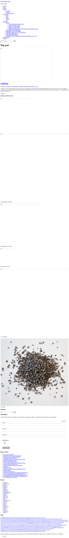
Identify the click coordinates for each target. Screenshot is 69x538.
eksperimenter (27, 86)
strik (4, 507)
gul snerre (52, 522)
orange (29, 526)
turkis (3, 531)
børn (4, 488)
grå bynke (35, 522)
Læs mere (3, 93)
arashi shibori (27, 517)
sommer (5, 506)
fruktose (45, 521)
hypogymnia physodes (15, 523)
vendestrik (28, 531)
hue (3, 523)
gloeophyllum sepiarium (22, 522)
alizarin (7, 517)
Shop (4, 7)
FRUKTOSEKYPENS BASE (9, 460)
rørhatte (59, 527)
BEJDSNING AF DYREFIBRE (13, 30)
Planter (7, 18)
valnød (15, 531)
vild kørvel (32, 531)
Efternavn (5, 434)
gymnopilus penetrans (56, 522)
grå (32, 522)
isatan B (49, 523)
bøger (4, 487)
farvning (32, 86)
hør (35, 86)
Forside (4, 6)
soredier (49, 528)
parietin (50, 526)
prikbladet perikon (15, 527)
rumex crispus (49, 527)
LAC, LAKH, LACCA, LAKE (10, 477)
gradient (27, 522)
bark (43, 517)
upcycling (9, 531)
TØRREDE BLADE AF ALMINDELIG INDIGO (14, 459)
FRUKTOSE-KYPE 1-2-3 (9, 471)
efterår (4, 490)
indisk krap (36, 523)
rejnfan (37, 527)
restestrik (40, 527)
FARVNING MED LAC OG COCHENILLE (16, 32)
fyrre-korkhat (54, 521)
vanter (25, 531)
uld (37, 86)
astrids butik (32, 517)
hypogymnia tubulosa (26, 523)
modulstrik (12, 526)
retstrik (42, 527)
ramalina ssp (27, 527)
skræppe (26, 528)
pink (4, 527)
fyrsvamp (57, 521)
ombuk (27, 526)
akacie (5, 517)
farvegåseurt (10, 521)
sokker (45, 528)
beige (3, 518)
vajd (13, 531)
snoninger (41, 528)
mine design (5, 500)
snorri (43, 528)
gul (44, 522)
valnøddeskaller (22, 531)
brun (48, 518)
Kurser (4, 8)
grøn (38, 522)
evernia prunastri (5, 521)
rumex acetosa (45, 527)
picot (59, 526)
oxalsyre (45, 526)
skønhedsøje (35, 528)
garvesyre (13, 522)
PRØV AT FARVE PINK (14, 27)
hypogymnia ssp (20, 523)
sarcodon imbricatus (7, 528)
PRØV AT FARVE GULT (14, 25)
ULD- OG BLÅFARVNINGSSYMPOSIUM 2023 (14, 469)
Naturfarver (5, 14)
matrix (62, 525)
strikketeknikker (19, 529)
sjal (24, 528)
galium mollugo (64, 521)
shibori (22, 528)
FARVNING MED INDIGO (12, 35)
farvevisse (16, 521)
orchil (32, 526)
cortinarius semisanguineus (40, 520)
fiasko (26, 521)
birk (17, 518)
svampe (31, 529)
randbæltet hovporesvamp (32, 527)
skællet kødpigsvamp (30, 528)
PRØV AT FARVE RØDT (14, 26)
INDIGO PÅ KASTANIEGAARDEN (11, 457)
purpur (19, 527)
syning (4, 508)
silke (4, 504)
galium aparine (60, 521)
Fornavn (5, 428)
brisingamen (45, 518)
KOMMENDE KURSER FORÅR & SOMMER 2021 (15, 476)
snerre (39, 528)
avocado (35, 517)
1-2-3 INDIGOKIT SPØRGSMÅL (16, 24)
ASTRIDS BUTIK (7, 467)
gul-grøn (46, 522)
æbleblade (43, 531)
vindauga (35, 531)
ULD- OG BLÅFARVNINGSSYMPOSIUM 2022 (14, 473)
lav (41, 525)
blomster (22, 518)
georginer (18, 522)
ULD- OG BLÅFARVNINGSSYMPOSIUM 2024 (14, 463)
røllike (57, 527)
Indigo (7, 15)
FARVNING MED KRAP (11, 33)
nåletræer (25, 526)
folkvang (31, 521)
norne (23, 526)
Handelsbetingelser (10, 13)
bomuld (4, 486)
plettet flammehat (10, 527)
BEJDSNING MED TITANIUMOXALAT (12, 455)
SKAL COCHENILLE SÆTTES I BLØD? (12, 465)
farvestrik (13, 521)
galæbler (8, 522)
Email (4, 422)
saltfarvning (3, 528)
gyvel (60, 522)
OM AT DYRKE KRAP (8, 454)
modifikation (9, 526)
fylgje (51, 521)
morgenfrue (15, 526)
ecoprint (5, 489)
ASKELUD (5, 466)
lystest (55, 525)
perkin (57, 526)
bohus (32, 518)
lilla (48, 525)
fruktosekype (48, 521)
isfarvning (52, 523)
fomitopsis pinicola (41, 521)
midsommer (5, 526)
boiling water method (36, 518)
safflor (61, 527)
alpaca (4, 482)
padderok (47, 526)
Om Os (4, 9)
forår (4, 494)
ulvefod (7, 531)
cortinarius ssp (47, 520)
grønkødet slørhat (41, 522)
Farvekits (8, 22)
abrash (1, 517)
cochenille (28, 520)
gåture (4, 496)
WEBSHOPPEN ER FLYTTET (10, 461)
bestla (9, 518)
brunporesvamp (51, 518)
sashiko (11, 528)
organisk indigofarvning (37, 526)
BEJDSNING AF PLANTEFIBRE (13, 31)
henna (62, 522)
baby (37, 517)
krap (23, 525)
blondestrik (25, 518)
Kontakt (7, 12)
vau (26, 531)
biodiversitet (15, 518)
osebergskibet (42, 526)
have (4, 498)
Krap (7, 16)
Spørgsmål (5, 21)
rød (55, 527)
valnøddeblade (18, 531)
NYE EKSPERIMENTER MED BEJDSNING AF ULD (15, 475)
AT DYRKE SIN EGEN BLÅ (9, 458)
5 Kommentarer (15, 86)
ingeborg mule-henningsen (41, 523)
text (5, 443)
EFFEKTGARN (6, 470)
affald (3, 517)
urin (11, 531)
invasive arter (46, 523)
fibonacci (29, 521)
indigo (30, 523)
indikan (33, 523)
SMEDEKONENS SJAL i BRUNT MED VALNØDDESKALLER (23, 29)
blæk (4, 484)
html (5, 442)
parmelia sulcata (53, 526)
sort (50, 528)
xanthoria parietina (39, 531)
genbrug (16, 522)
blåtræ (29, 518)
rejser (4, 502)
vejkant (4, 511)
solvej (47, 528)
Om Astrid (8, 10)
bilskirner (11, 518)
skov (4, 505)
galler (6, 522)
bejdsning (6, 518)
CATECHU (4, 84)
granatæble (30, 522)
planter (6, 527)
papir (4, 501)
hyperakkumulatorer (9, 523)
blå (27, 518)
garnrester (10, 522)
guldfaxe (49, 522)
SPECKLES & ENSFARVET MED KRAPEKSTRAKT (15, 472)
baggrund (21, 86)
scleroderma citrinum (18, 528)
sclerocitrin (13, 528)
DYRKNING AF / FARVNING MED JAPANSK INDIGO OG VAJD (21, 36)
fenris (19, 521)
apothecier (24, 517)
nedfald (20, 526)
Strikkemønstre (6, 37)
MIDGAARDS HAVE (5, 1)
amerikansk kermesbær (11, 517)
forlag (4, 495)
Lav (7, 20)
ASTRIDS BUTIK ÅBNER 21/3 (10, 464)
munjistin (18, 526)
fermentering (22, 521)
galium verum (3, 522)
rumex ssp (52, 527)
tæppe (5, 531)
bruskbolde (55, 518)
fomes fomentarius (35, 521)
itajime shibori (56, 523)
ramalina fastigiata (23, 527)
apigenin (21, 517)
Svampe (7, 19)
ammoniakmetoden (17, 517)
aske (29, 517)
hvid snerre (5, 523)
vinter (4, 512)
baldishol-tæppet (40, 517)
